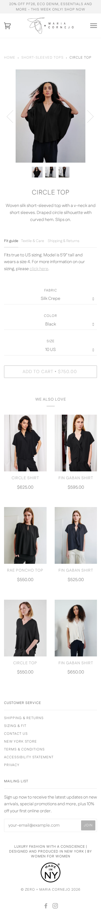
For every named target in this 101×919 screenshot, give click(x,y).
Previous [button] (13, 116)
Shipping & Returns (24, 718)
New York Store (20, 741)
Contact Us (16, 733)
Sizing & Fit (15, 725)
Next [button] (87, 116)
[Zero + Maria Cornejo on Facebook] (46, 906)
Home (9, 57)
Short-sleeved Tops (42, 57)
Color (50, 315)
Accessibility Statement (29, 757)
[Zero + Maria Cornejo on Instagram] (55, 906)
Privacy (11, 765)
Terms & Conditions (24, 749)
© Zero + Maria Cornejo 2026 (51, 889)
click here (39, 269)
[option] (50, 116)
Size (51, 341)
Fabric (50, 290)
